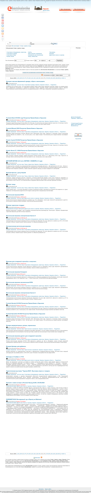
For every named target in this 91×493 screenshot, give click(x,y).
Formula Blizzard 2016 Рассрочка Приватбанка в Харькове (24, 128)
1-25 (18, 78)
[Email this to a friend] (3, 39)
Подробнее (53, 84)
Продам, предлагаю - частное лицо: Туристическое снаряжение (22, 328)
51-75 (24, 78)
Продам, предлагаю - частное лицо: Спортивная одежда (20, 84)
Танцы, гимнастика (32, 56)
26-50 (21, 78)
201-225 (53, 78)
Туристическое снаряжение (35, 53)
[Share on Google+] (3, 20)
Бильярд (51, 53)
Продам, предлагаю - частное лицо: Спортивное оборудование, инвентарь (25, 121)
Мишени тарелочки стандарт (15, 205)
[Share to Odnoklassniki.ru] (3, 34)
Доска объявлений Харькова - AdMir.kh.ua (76, 117)
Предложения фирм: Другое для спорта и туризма (19, 386)
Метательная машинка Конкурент (16, 272)
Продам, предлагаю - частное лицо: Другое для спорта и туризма (22, 198)
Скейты (30, 52)
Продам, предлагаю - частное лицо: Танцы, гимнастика (20, 164)
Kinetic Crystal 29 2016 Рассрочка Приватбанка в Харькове (24, 140)
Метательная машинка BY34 (15, 194)
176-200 (48, 78)
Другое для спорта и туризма (56, 55)
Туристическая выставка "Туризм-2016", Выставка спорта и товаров (28, 371)
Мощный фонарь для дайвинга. (16, 346)
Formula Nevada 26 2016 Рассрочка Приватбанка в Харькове (25, 303)
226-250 (58, 78)
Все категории (15, 46)
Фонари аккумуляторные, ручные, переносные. (21, 325)
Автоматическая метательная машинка (18, 226)
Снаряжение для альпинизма (35, 55)
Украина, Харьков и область (42, 84)
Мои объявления (78, 9)
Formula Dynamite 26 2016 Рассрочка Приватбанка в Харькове (25, 313)
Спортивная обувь (11, 55)
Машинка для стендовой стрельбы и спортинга (21, 261)
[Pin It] (3, 23)
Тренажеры (52, 52)
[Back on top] (3, 15)
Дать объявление (65, 9)
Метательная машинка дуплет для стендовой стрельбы (23, 336)
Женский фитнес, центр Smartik (16, 172)
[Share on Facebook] (3, 18)
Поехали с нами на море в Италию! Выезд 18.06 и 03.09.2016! (25, 382)
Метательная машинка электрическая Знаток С (21, 293)
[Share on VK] (3, 31)
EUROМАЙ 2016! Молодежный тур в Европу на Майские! (24, 399)
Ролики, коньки (10, 56)
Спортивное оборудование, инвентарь (16, 52)
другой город (46, 10)
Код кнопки (78, 138)
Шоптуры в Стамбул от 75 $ (15, 356)
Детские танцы (10, 184)
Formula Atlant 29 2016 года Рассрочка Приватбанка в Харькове (26, 118)
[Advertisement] (45, 27)
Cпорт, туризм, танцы (25, 46)
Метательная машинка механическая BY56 (19, 282)
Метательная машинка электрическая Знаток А (21, 215)
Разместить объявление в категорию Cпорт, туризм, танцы (38, 72)
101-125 (33, 78)
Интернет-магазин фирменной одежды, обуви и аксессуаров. (25, 81)
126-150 (38, 78)
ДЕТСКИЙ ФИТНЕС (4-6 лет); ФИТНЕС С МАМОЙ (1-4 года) (24, 161)
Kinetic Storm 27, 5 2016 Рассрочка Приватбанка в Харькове (25, 150)
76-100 (28, 78)
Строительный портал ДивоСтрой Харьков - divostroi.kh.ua (77, 124)
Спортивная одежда (12, 53)
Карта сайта (48, 489)
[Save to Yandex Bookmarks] (3, 36)
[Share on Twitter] (3, 26)
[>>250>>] (63, 78)
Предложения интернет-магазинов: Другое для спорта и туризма (22, 208)
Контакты (41, 489)
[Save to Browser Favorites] (3, 28)
